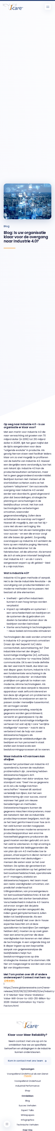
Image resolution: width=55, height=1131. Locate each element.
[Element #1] (7, 1124)
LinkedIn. (9, 980)
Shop (27, 1090)
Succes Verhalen (27, 1105)
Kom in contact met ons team (25, 1060)
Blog (6, 226)
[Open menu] (48, 7)
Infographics (27, 1119)
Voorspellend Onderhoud (27, 1081)
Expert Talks (27, 1110)
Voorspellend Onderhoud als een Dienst (27, 1073)
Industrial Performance (27, 1085)
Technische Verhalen (28, 1124)
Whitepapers (27, 1115)
